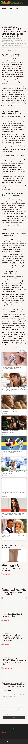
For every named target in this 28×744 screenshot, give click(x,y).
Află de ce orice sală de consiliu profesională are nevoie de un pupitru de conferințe (11, 567)
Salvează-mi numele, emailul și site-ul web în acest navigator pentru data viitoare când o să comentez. (13, 709)
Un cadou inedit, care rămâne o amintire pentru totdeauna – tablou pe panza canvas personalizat (13, 591)
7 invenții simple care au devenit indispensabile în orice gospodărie (11, 614)
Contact (3, 732)
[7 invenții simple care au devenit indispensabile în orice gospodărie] (14, 603)
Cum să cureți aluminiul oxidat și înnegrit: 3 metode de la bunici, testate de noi (13, 685)
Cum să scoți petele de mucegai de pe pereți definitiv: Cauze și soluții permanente (11, 637)
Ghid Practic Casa (5, 563)
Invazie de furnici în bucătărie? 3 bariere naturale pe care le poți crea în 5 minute (13, 661)
